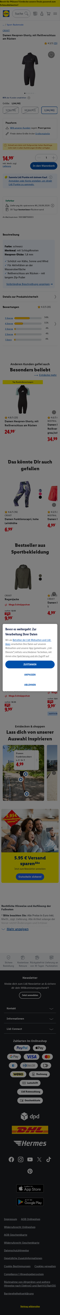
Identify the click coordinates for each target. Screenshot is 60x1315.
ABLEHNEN (30, 684)
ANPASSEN (30, 674)
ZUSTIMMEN (30, 664)
